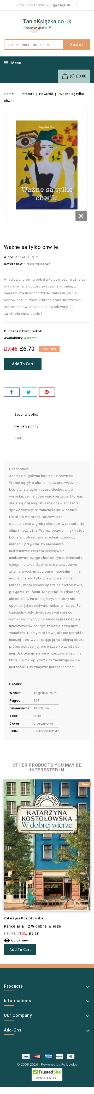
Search (76, 45)
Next (89, 867)
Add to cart (22, 364)
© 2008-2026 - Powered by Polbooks (47, 1064)
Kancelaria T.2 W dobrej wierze (32, 926)
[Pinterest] (47, 392)
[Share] (11, 392)
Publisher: (12, 331)
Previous (5, 867)
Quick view (16, 940)
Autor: (9, 257)
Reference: (13, 264)
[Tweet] (29, 392)
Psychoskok (32, 331)
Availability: (13, 338)
